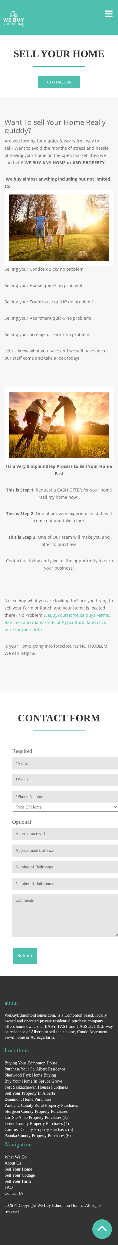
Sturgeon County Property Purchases (36, 1111)
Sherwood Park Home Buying (30, 1075)
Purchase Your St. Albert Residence (35, 1069)
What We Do (16, 1157)
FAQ (9, 1187)
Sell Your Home (18, 1169)
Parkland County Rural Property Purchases (41, 1105)
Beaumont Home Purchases (28, 1099)
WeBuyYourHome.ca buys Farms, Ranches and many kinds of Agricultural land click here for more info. (57, 622)
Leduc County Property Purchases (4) (37, 1123)
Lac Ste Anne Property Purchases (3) (36, 1117)
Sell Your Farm (18, 1181)
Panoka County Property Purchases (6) (38, 1135)
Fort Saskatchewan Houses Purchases (36, 1087)
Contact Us (59, 82)
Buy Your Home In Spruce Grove (33, 1081)
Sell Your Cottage (20, 1175)
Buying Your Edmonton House (31, 1063)
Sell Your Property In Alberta (30, 1093)
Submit (24, 956)
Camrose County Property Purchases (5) (39, 1129)
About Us (13, 1163)
